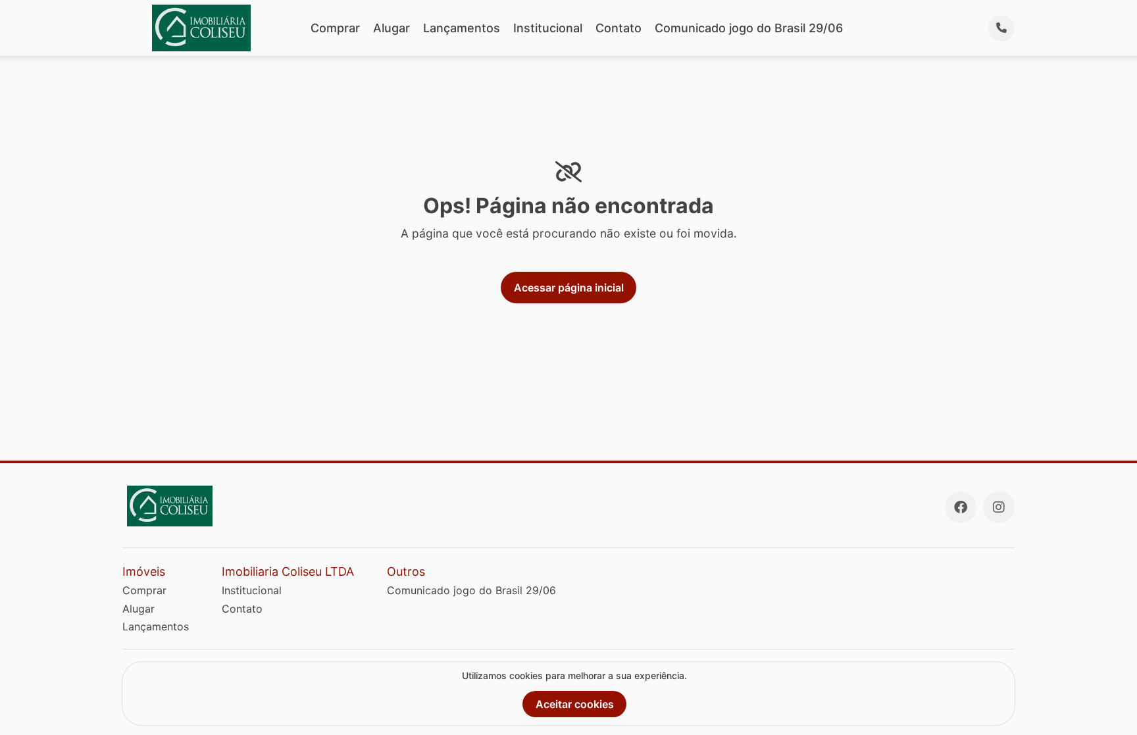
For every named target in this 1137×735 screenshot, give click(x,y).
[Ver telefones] (1001, 28)
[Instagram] (999, 507)
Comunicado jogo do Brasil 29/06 (749, 28)
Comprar (335, 28)
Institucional (547, 28)
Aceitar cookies (575, 704)
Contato (618, 28)
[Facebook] (960, 507)
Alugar (391, 28)
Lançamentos (461, 28)
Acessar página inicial (569, 287)
